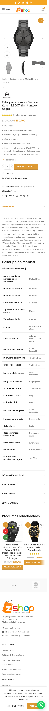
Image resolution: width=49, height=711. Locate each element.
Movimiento (9, 449)
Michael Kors (30, 79)
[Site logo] (23, 9)
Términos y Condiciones (12, 660)
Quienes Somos (9, 650)
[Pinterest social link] (27, 3)
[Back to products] (7, 88)
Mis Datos (6, 685)
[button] (4, 38)
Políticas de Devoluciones (13, 655)
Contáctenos (7, 664)
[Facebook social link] (15, 3)
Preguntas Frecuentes (11, 674)
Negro (13, 191)
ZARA (13, 585)
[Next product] (10, 88)
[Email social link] (23, 3)
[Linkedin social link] (31, 3)
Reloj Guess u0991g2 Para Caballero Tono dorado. (34, 547)
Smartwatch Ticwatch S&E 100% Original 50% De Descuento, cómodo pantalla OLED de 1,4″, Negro (12, 551)
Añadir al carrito (26, 166)
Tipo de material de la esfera (14, 311)
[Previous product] (3, 88)
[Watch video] (7, 47)
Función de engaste (13, 419)
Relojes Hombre (27, 186)
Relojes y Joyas (16, 79)
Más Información (15, 706)
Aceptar (34, 706)
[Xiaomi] (35, 585)
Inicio (4, 79)
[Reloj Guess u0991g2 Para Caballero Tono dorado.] (34, 531)
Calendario (9, 426)
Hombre (5, 82)
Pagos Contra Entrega (11, 669)
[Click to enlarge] (7, 55)
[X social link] (19, 3)
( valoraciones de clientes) (24, 115)
